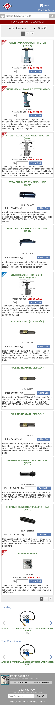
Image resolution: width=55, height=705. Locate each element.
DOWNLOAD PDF (41, 682)
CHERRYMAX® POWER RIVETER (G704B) (27, 44)
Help (40, 10)
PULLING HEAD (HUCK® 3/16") (27, 367)
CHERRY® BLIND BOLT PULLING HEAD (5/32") (27, 508)
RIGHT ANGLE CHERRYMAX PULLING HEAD (27, 229)
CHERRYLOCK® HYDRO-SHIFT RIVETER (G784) (27, 276)
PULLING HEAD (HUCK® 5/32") (27, 414)
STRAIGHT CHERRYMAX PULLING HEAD (27, 183)
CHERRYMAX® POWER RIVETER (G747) (28, 89)
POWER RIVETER (27, 553)
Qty (14, 71)
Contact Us (49, 10)
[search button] (52, 16)
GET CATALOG (20, 682)
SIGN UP (40, 696)
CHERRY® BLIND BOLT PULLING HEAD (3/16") (27, 462)
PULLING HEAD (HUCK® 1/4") (27, 321)
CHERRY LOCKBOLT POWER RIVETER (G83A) (27, 137)
